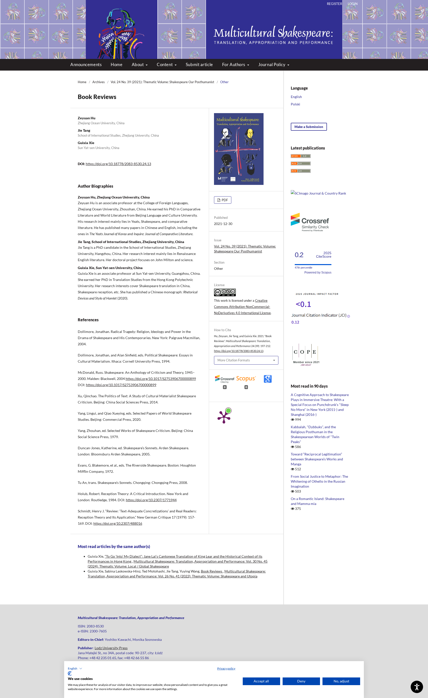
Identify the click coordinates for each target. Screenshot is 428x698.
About (138, 64)
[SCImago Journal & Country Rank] (318, 193)
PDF (224, 200)
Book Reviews (212, 571)
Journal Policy (272, 64)
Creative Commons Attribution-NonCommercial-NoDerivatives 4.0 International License (242, 307)
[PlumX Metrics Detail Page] (224, 417)
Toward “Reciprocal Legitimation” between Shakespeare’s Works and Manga (317, 459)
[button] (75, 668)
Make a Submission (308, 127)
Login (353, 4)
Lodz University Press (111, 648)
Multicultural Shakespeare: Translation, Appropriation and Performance (214, 24)
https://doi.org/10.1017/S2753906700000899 (161, 378)
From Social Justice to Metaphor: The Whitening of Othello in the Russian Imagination (319, 481)
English (296, 97)
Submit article (199, 64)
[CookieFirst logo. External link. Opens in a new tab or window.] (70, 673)
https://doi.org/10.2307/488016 (117, 523)
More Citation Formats (233, 360)
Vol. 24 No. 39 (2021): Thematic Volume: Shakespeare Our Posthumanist (162, 82)
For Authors (234, 64)
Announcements (86, 64)
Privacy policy (226, 668)
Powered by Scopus (317, 272)
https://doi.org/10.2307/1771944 (151, 500)
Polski (295, 104)
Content (165, 64)
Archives (98, 82)
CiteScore (323, 254)
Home (116, 64)
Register (334, 4)
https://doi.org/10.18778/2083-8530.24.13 (118, 164)
